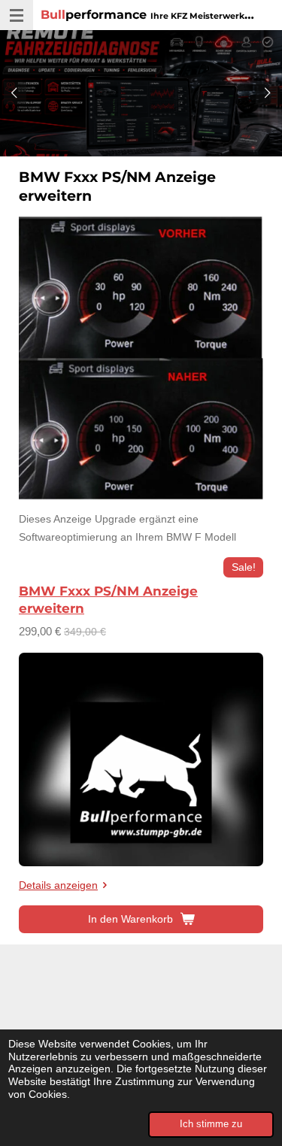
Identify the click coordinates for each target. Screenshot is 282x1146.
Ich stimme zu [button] (211, 1124)
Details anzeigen (58, 885)
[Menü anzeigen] (16, 15)
